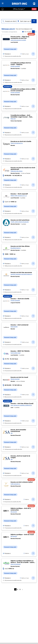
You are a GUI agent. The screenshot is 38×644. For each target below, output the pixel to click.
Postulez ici (8, 54)
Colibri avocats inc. (15, 484)
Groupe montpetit (15, 66)
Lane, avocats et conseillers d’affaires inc (21, 405)
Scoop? (34, 9)
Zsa (11, 433)
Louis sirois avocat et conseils (18, 40)
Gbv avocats (14, 512)
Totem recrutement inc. (17, 143)
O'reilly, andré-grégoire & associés (20, 222)
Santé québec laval (15, 353)
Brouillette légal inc (16, 248)
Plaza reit (13, 119)
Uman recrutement (16, 564)
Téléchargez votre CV (8, 29)
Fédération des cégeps (16, 171)
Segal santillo (14, 326)
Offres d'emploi (18, 9)
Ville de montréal (15, 379)
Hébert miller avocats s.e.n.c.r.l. (19, 195)
